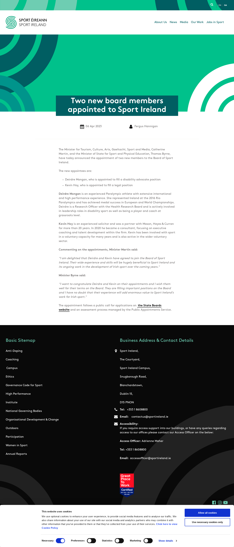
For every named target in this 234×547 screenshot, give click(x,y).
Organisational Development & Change (32, 419)
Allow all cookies (207, 512)
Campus (12, 368)
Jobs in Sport (215, 22)
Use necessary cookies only (207, 522)
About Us (160, 22)
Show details (166, 540)
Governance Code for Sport (24, 385)
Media (184, 22)
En (220, 5)
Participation (15, 437)
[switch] (91, 540)
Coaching (12, 359)
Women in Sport (17, 445)
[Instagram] (220, 502)
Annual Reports (16, 454)
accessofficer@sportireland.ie (150, 458)
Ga (225, 5)
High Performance (18, 394)
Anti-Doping (14, 351)
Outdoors (12, 428)
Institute (12, 402)
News (173, 22)
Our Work (197, 22)
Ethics (10, 376)
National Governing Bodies (24, 411)
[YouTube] (225, 502)
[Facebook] (214, 502)
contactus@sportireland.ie (149, 417)
